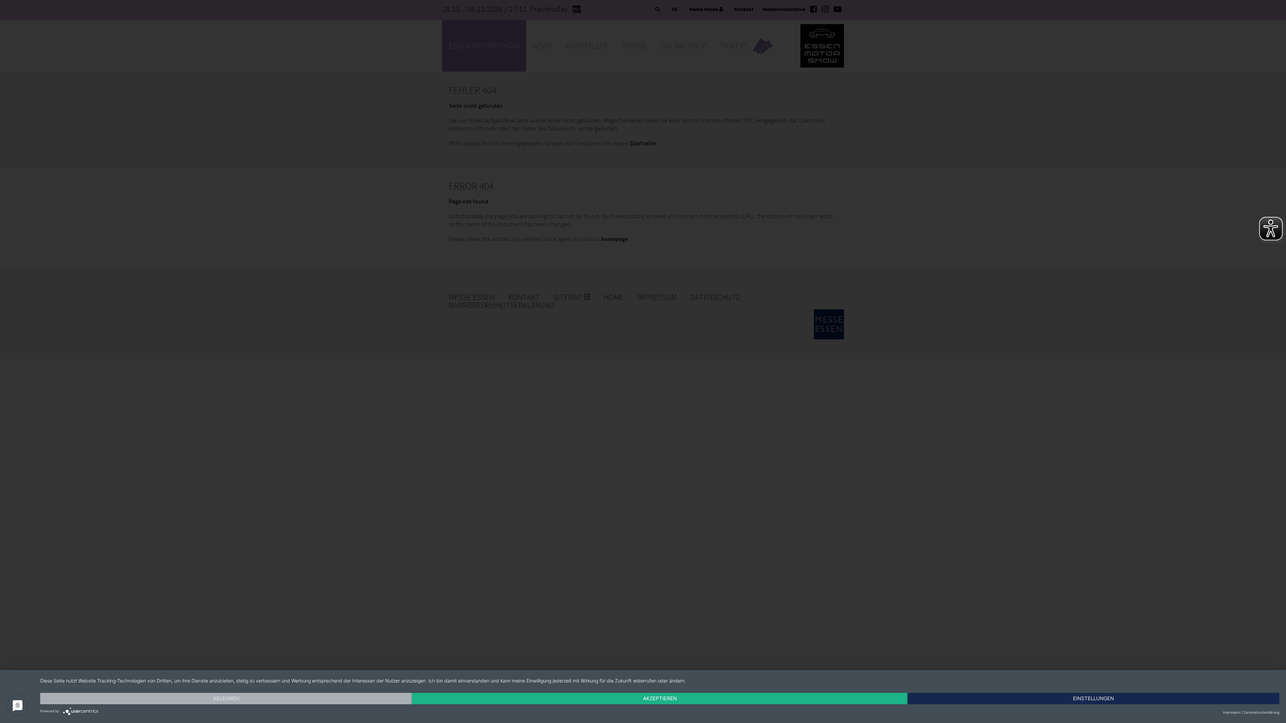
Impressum (1232, 712)
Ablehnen (226, 698)
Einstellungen (1093, 698)
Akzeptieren (660, 698)
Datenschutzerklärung (1261, 712)
